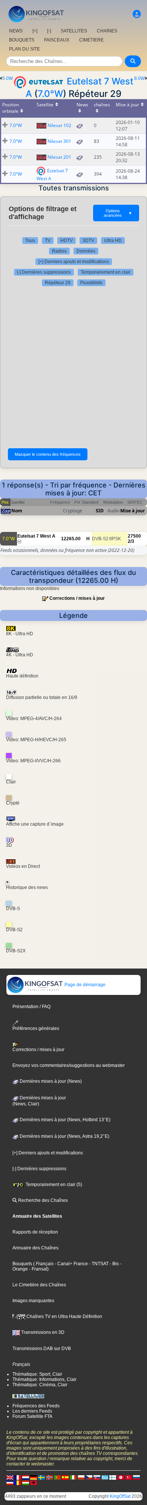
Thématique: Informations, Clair (44, 1379)
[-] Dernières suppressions (44, 272)
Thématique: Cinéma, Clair (39, 1384)
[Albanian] (33, 1482)
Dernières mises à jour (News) (50, 1081)
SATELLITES (74, 31)
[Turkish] (128, 1477)
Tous (30, 240)
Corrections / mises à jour (77, 598)
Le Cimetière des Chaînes (39, 1284)
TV (48, 240)
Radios (59, 251)
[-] (49, 31)
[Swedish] (41, 1477)
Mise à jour (132, 510)
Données (86, 251)
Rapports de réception (35, 1232)
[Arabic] (120, 1477)
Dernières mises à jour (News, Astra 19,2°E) (63, 1136)
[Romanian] (17, 1482)
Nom (16, 510)
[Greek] (104, 1477)
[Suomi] (112, 1477)
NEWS (16, 31)
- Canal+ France (71, 1263)
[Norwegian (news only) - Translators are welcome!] (49, 1477)
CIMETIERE (91, 40)
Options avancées (118, 213)
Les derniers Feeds (32, 1411)
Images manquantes (33, 1300)
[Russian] (136, 1477)
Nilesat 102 (59, 125)
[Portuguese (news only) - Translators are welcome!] (57, 1477)
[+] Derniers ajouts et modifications (73, 261)
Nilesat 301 (59, 141)
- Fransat (37, 1269)
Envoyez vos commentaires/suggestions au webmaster (68, 1065)
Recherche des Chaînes (42, 1200)
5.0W (7, 78)
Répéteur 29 (57, 282)
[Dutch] (25, 1477)
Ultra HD (113, 240)
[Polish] (81, 1477)
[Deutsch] (33, 1477)
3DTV (88, 240)
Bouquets (22, 1263)
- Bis (114, 1263)
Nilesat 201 (59, 157)
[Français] (17, 1477)
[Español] (65, 1477)
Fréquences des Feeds (36, 1405)
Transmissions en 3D (42, 1332)
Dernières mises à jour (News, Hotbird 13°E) (64, 1119)
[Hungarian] (25, 1482)
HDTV (66, 240)
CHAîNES (107, 31)
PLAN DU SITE (24, 49)
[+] (34, 31)
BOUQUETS (21, 40)
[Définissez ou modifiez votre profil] (137, 14)
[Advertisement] (73, 367)
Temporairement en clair (105, 272)
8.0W (139, 78)
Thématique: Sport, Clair (37, 1374)
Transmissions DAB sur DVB (41, 1348)
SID (100, 510)
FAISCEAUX (56, 40)
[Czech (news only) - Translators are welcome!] (89, 1477)
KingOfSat (120, 1496)
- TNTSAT (98, 1263)
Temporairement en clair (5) (53, 1184)
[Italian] (73, 1477)
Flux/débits (91, 282)
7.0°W (50, 93)
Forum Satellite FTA (32, 1416)
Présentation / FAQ (31, 1006)
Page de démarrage (84, 984)
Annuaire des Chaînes (35, 1248)
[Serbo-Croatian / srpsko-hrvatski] (9, 1482)
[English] (9, 1477)
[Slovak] (96, 1477)
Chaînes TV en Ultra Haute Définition (63, 1316)
